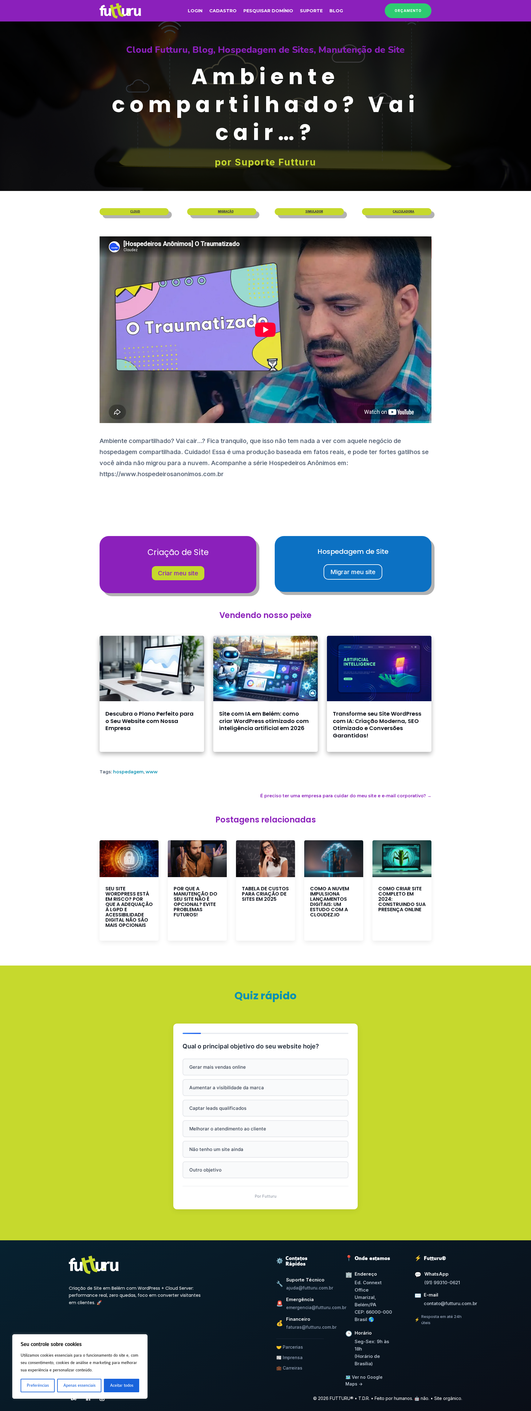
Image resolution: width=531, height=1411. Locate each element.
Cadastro (223, 11)
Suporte (311, 11)
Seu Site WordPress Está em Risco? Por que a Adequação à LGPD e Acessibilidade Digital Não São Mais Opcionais (129, 907)
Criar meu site (178, 573)
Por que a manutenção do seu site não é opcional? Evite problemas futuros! (195, 901)
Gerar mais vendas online (217, 1067)
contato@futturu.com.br (450, 1303)
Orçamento (408, 11)
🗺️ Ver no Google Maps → (364, 1380)
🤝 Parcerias (289, 1347)
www (152, 772)
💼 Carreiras (289, 1367)
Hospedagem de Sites (266, 50)
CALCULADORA (403, 211)
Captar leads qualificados (217, 1108)
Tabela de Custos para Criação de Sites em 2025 (265, 894)
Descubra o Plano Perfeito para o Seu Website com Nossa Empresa (149, 721)
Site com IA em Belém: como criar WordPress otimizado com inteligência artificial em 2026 (264, 721)
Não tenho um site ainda (216, 1149)
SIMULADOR (314, 211)
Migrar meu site (353, 572)
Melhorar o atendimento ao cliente (227, 1129)
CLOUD (135, 211)
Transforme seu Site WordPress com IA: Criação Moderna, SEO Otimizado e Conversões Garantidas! (377, 724)
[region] (80, 1366)
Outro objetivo (205, 1170)
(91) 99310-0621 (442, 1282)
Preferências (38, 1385)
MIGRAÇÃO (226, 211)
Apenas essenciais (79, 1385)
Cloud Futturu (157, 50)
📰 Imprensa (289, 1357)
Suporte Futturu (275, 162)
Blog (336, 11)
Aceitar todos (121, 1385)
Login (195, 11)
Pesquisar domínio (268, 11)
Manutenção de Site (361, 50)
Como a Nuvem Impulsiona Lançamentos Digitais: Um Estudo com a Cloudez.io (329, 901)
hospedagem (128, 772)
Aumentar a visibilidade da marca (226, 1087)
